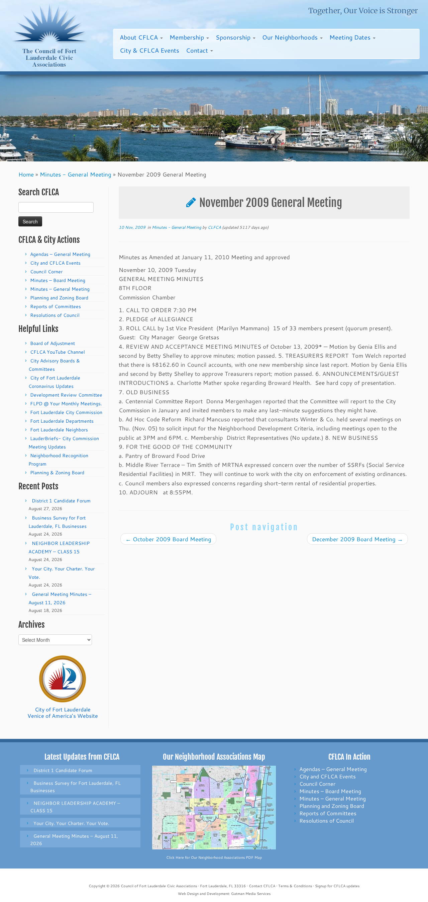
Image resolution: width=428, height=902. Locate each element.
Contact (198, 50)
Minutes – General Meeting (60, 289)
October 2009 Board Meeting (168, 539)
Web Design (188, 893)
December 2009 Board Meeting (357, 539)
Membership (188, 37)
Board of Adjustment (52, 343)
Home (26, 174)
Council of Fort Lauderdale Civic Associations (159, 886)
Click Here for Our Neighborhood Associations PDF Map (214, 857)
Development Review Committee (66, 395)
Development (218, 893)
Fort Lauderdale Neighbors (59, 429)
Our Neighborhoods (290, 37)
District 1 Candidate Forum (61, 500)
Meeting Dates (350, 37)
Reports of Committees (55, 306)
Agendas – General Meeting (60, 254)
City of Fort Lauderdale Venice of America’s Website (62, 712)
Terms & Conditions (295, 886)
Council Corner (46, 271)
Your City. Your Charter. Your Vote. (71, 823)
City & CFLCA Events (149, 50)
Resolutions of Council (55, 315)
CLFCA (214, 227)
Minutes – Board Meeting (57, 280)
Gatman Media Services (251, 893)
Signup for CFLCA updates (337, 886)
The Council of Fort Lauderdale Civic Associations (49, 58)
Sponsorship (234, 37)
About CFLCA (139, 37)
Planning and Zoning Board (59, 297)
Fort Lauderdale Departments (62, 421)
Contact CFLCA (262, 886)
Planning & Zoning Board (57, 472)
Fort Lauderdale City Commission (66, 412)
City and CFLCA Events (55, 263)
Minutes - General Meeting (75, 174)
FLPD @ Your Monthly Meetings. (66, 403)
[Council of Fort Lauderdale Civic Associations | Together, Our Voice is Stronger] (49, 23)
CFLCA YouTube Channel (57, 352)
